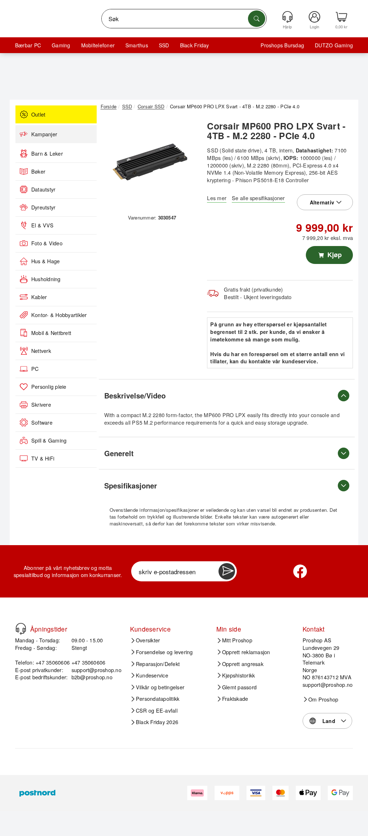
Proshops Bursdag (282, 45)
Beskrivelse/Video (135, 395)
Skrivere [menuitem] (41, 404)
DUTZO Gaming (334, 45)
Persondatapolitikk (157, 698)
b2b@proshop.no (92, 677)
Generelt (119, 453)
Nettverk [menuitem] (41, 350)
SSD (164, 45)
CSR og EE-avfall (157, 710)
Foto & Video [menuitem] (47, 243)
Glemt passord (239, 687)
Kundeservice (152, 675)
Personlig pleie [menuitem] (48, 386)
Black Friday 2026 (157, 722)
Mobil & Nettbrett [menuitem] (51, 332)
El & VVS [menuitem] (42, 225)
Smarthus (136, 45)
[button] (149, 164)
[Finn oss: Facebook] (300, 571)
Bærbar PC (28, 45)
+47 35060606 (89, 662)
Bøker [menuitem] (38, 171)
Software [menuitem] (41, 422)
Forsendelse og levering (164, 652)
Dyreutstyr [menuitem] (43, 207)
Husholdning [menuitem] (46, 279)
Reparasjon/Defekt (158, 663)
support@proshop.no (96, 670)
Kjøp (334, 254)
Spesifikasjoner (130, 485)
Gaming (61, 45)
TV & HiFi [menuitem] (42, 458)
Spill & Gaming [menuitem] (48, 440)
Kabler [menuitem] (39, 297)
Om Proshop (323, 699)
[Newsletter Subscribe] (226, 571)
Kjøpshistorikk (238, 675)
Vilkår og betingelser (160, 687)
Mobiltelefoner (98, 45)
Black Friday (194, 45)
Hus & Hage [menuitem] (45, 261)
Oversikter (148, 640)
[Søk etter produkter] (256, 18)
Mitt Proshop (237, 640)
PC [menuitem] (34, 368)
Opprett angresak (242, 663)
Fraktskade (235, 698)
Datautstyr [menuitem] (43, 189)
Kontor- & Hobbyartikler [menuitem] (59, 314)
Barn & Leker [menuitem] (47, 153)
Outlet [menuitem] (38, 114)
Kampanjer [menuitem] (44, 134)
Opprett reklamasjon (246, 652)
